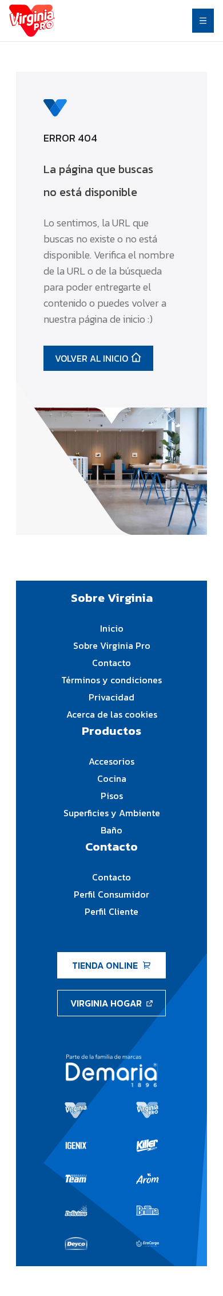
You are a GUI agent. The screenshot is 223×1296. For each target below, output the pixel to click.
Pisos (112, 795)
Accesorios (111, 761)
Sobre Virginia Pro (111, 645)
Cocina (111, 778)
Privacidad (111, 697)
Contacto (111, 662)
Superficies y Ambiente (111, 813)
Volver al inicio (91, 358)
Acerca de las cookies (111, 714)
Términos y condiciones (111, 680)
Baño (111, 830)
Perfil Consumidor (111, 894)
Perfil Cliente (111, 911)
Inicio (112, 628)
